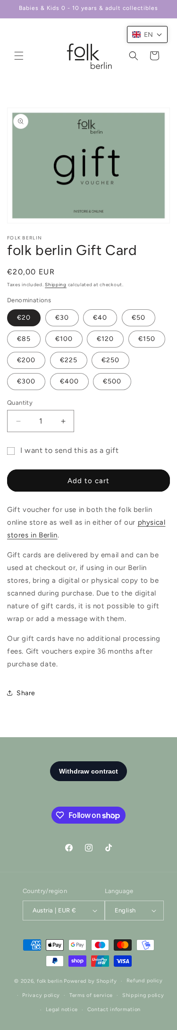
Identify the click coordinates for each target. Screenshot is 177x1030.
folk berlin (50, 981)
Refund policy (144, 981)
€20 (24, 318)
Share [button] (26, 693)
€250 (110, 360)
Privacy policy (41, 995)
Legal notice (62, 1009)
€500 (112, 381)
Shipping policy (143, 995)
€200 (26, 360)
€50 (138, 318)
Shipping (56, 284)
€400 (69, 381)
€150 (146, 339)
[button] (18, 55)
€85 (24, 339)
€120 (105, 339)
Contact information (114, 1009)
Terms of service (91, 995)
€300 (26, 381)
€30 (62, 318)
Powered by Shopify (90, 981)
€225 (68, 360)
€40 (100, 318)
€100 (64, 339)
